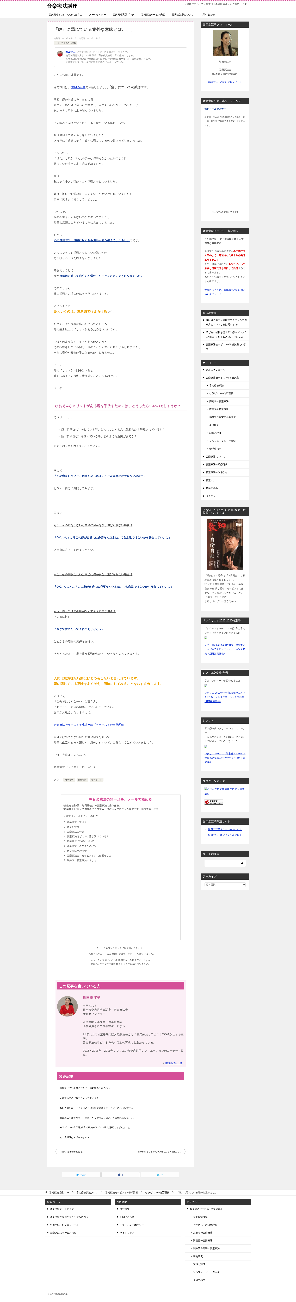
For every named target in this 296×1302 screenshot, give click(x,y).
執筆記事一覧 (173, 1063)
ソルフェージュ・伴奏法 (222, 440)
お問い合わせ (207, 14)
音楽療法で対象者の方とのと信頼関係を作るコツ (85, 1088)
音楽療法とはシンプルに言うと (65, 14)
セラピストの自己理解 (65, 43)
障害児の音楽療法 (219, 409)
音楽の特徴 (212, 488)
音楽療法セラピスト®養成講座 (222, 377)
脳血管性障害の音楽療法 (222, 417)
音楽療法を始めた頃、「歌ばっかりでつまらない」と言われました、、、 (97, 1117)
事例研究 (214, 425)
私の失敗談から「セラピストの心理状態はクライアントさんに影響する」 (97, 1108)
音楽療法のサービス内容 (63, 1232)
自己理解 (82, 779)
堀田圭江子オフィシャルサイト (225, 829)
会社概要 (125, 1209)
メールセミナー (97, 14)
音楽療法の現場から (216, 472)
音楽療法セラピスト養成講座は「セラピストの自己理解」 (90, 724)
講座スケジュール (215, 369)
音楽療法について (215, 456)
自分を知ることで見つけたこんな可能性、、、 (160, 1151)
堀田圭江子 (71, 52)
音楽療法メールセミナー (63, 1209)
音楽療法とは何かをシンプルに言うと (70, 1217)
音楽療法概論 (216, 385)
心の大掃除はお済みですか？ (75, 1137)
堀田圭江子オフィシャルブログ (225, 834)
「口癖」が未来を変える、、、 (74, 1151)
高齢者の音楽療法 (219, 401)
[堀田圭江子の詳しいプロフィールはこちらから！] (225, 53)
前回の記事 (78, 87)
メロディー (212, 496)
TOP (59, 1192)
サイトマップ (127, 1232)
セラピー (69, 779)
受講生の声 (215, 448)
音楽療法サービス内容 (153, 14)
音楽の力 (210, 480)
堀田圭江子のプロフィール (64, 1224)
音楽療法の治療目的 (216, 464)
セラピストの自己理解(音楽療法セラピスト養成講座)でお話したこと (95, 1127)
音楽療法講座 (62, 6)
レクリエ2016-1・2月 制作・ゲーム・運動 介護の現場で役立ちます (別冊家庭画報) (225, 757)
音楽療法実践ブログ (123, 14)
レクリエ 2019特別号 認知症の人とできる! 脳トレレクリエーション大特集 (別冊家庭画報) (225, 697)
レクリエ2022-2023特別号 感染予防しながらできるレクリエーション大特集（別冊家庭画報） (225, 649)
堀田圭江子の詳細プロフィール (225, 81)
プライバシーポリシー (132, 1224)
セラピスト (96, 779)
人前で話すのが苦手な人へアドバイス (79, 1098)
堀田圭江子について (183, 14)
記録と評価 (215, 432)
